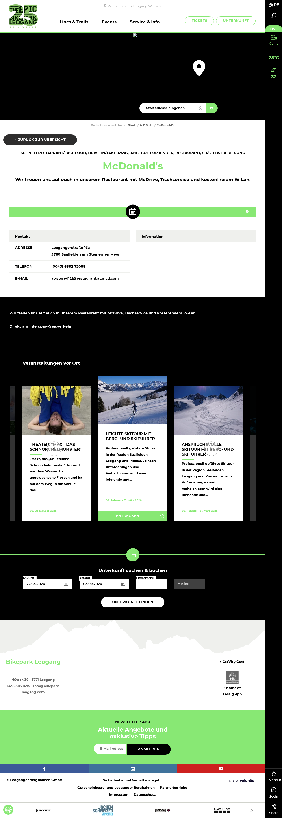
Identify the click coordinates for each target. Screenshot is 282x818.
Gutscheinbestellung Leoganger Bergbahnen (116, 787)
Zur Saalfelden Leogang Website (135, 6)
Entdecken (127, 516)
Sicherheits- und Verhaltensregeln (132, 780)
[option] (133, 453)
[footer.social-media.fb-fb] (44, 768)
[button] (201, 108)
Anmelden (149, 749)
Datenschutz (145, 794)
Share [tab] (273, 813)
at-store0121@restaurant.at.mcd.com (85, 278)
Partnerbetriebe (173, 787)
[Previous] (54, 448)
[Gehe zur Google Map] (212, 108)
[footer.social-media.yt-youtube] (221, 768)
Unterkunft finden (132, 602)
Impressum (118, 794)
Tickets (199, 20)
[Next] (211, 448)
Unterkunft (236, 20)
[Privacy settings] (8, 810)
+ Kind (184, 584)
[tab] (273, 4)
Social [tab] (273, 796)
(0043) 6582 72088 (68, 266)
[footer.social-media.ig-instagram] (133, 768)
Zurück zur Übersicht (41, 140)
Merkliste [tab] (275, 780)
